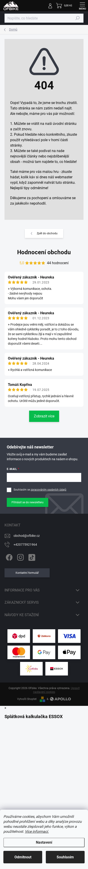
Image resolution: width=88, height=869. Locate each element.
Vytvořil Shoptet (27, 699)
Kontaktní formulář (27, 572)
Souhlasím (65, 857)
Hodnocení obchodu (44, 252)
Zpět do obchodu (47, 233)
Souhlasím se (40, 489)
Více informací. (37, 831)
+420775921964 (25, 544)
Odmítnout (22, 857)
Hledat (78, 18)
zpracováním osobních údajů (48, 489)
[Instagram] (20, 557)
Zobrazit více (44, 416)
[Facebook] (8, 557)
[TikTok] (31, 557)
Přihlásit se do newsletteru (28, 502)
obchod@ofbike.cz (27, 535)
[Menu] (82, 5)
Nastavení (44, 842)
